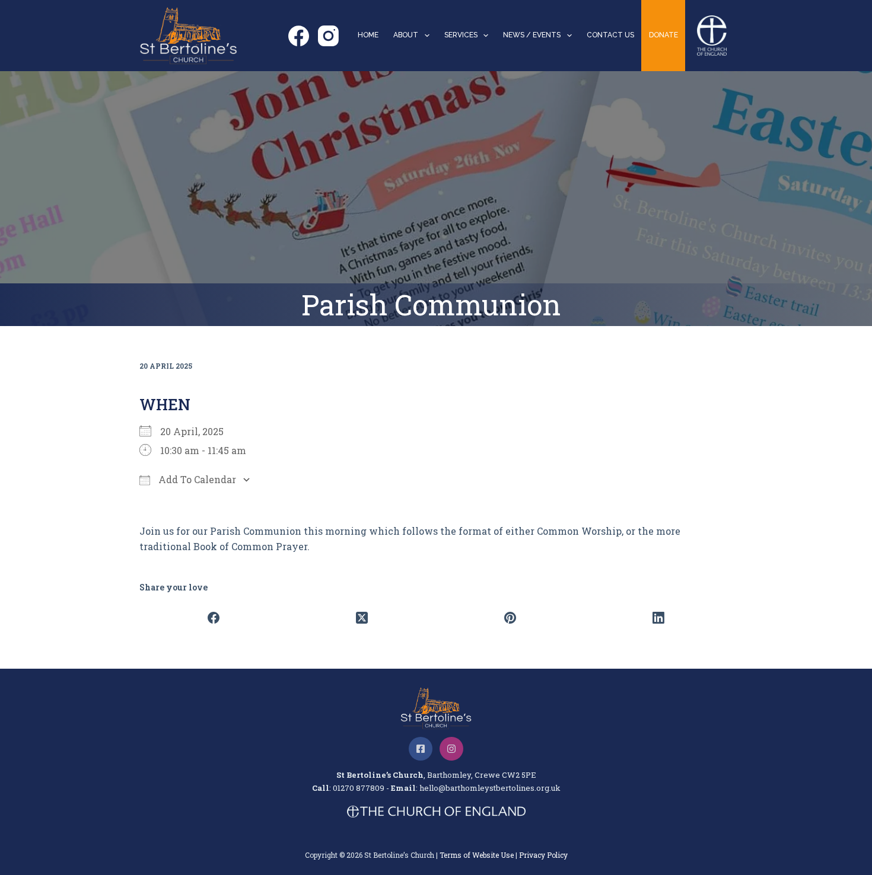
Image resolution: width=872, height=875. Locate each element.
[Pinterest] (510, 618)
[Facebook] (298, 35)
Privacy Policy (543, 855)
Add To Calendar (196, 479)
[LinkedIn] (658, 618)
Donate (663, 35)
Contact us (610, 35)
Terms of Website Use (477, 855)
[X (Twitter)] (362, 618)
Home (368, 35)
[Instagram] (328, 35)
